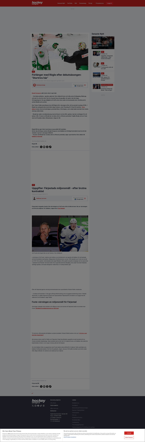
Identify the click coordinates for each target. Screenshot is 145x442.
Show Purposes (129, 437)
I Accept (129, 433)
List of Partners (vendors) (70, 437)
